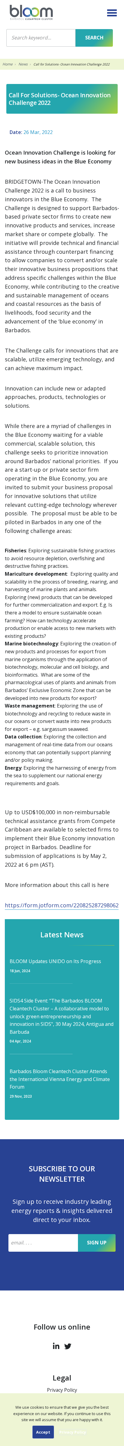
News (23, 64)
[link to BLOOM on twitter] (67, 1344)
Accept (43, 1432)
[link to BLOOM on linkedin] (56, 1344)
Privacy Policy (62, 1390)
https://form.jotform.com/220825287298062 (62, 905)
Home (7, 64)
